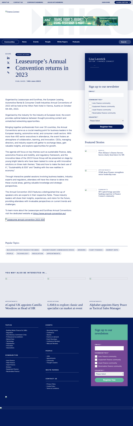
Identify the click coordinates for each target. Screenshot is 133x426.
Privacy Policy (51, 384)
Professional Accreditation (14, 337)
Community (103, 189)
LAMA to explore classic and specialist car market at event (65, 306)
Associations (23, 54)
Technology (23, 253)
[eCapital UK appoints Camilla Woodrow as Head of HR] (24, 288)
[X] (8, 63)
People (101, 150)
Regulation (37, 253)
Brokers (81, 250)
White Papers (52, 370)
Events (49, 325)
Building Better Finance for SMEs (23, 250)
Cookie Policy (51, 386)
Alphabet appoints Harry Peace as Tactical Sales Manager (108, 306)
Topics (8, 325)
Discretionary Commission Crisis (58, 250)
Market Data (112, 250)
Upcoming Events (52, 330)
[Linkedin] (8, 58)
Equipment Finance (12, 369)
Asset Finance (10, 365)
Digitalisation (10, 343)
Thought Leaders (52, 362)
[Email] (8, 67)
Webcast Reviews (52, 343)
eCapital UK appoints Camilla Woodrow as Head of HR (23, 306)
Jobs (48, 356)
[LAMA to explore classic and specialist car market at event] (66, 288)
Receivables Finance (12, 371)
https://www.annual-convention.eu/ (49, 213)
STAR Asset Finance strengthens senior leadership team (111, 173)
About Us (5, 2)
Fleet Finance (96, 250)
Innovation (9, 345)
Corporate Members (35, 2)
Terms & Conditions (53, 388)
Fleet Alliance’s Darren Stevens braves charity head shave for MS (111, 154)
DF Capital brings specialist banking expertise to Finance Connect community (110, 194)
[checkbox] (106, 108)
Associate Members (55, 2)
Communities (11, 355)
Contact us (18, 2)
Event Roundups (52, 339)
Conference (50, 332)
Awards (49, 335)
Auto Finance (10, 360)
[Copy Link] (8, 72)
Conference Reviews (53, 341)
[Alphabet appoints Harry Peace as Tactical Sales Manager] (108, 288)
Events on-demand (53, 337)
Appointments (105, 170)
